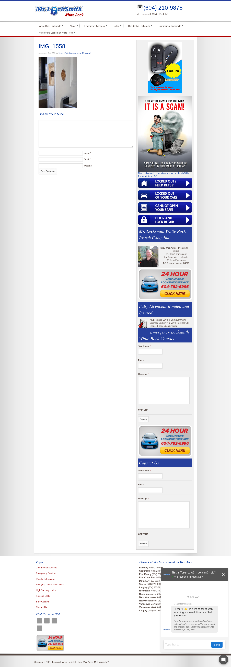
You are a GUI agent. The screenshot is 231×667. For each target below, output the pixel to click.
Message (143, 374)
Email (86, 159)
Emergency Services (93, 25)
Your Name (144, 346)
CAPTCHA (143, 410)
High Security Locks (46, 590)
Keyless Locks (43, 596)
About (71, 25)
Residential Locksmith (137, 25)
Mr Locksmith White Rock (82, 11)
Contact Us (41, 607)
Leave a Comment (82, 52)
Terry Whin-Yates (66, 52)
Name (86, 153)
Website (88, 165)
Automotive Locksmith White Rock (54, 32)
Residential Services (46, 579)
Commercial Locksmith (168, 25)
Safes (115, 25)
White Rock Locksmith (48, 25)
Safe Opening (42, 601)
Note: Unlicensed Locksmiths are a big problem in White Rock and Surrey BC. (164, 175)
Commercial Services (46, 567)
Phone (142, 360)
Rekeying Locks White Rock (50, 584)
